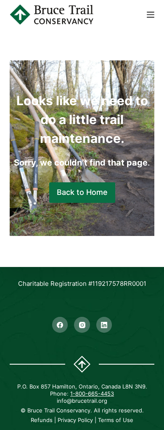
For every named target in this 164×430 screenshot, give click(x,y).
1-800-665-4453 (92, 393)
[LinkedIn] (104, 325)
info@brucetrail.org (82, 400)
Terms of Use (115, 420)
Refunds (42, 420)
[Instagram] (82, 325)
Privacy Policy (75, 420)
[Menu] (150, 14)
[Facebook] (60, 325)
